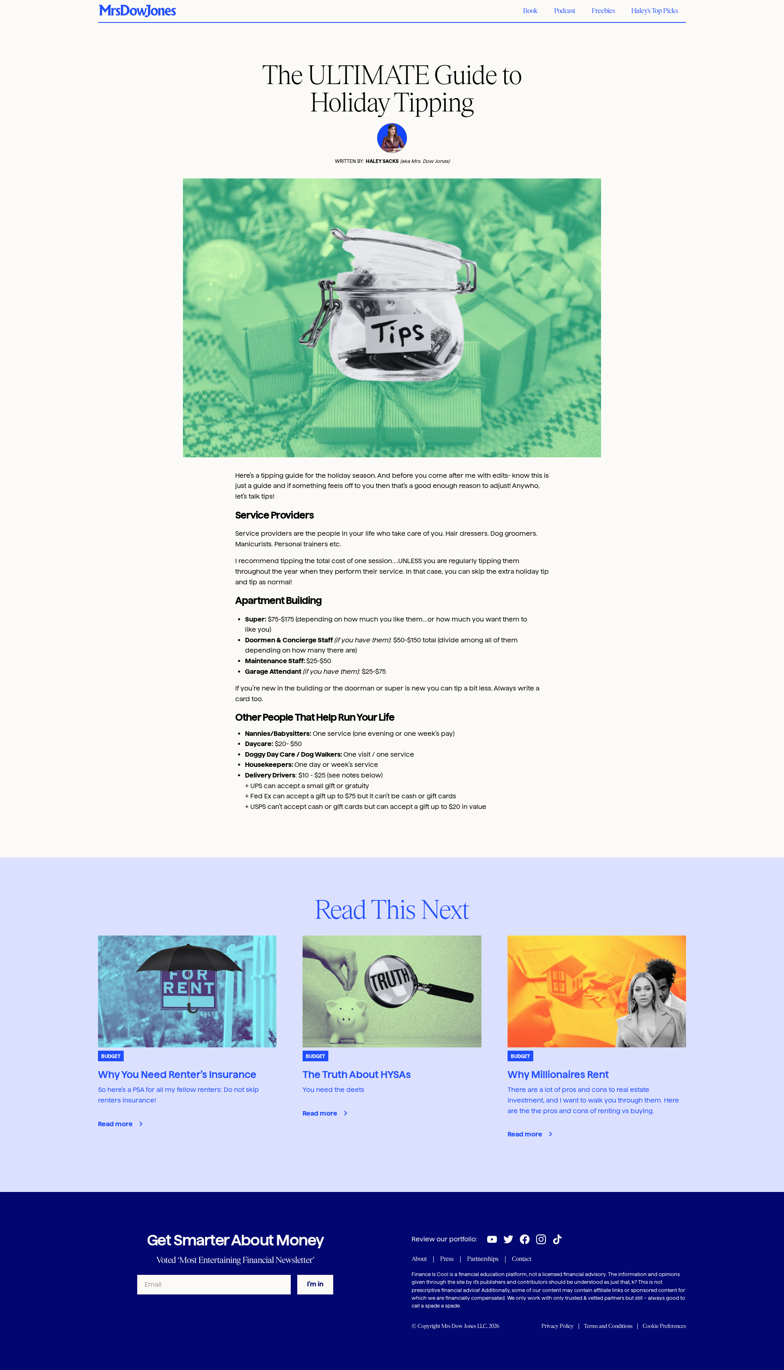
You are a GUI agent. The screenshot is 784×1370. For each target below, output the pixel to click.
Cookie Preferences (664, 1326)
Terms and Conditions (608, 1326)
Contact (521, 1259)
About (419, 1259)
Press (447, 1259)
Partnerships (483, 1259)
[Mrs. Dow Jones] (137, 11)
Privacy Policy (557, 1326)
